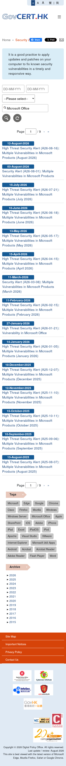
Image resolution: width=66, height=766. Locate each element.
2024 (12, 583)
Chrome (53, 503)
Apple (58, 516)
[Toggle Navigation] (59, 16)
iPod (46, 529)
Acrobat (26, 549)
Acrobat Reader (45, 549)
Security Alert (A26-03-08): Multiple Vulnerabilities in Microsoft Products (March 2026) (28, 286)
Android (12, 549)
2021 (12, 596)
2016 (12, 618)
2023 (12, 588)
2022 (12, 592)
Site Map (11, 636)
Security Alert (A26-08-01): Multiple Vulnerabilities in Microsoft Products (28, 173)
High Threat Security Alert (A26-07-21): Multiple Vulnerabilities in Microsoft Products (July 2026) (30, 194)
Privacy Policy (14, 652)
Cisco (11, 510)
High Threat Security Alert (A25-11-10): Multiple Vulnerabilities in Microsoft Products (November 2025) (30, 397)
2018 (12, 609)
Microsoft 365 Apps (43, 542)
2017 (12, 613)
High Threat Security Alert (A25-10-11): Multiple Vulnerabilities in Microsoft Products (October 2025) (30, 420)
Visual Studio (29, 536)
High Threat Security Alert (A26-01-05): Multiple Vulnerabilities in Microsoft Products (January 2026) (30, 351)
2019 (12, 605)
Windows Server (17, 516)
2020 (12, 601)
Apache (12, 536)
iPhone (52, 523)
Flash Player (37, 556)
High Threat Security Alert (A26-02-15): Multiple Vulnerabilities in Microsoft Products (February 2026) (30, 309)
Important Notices (16, 644)
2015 (12, 622)
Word (53, 556)
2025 (12, 579)
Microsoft (13, 503)
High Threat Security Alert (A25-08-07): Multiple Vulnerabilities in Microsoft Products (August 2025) (30, 466)
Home (6, 39)
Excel (21, 529)
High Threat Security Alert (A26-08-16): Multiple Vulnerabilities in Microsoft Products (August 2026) (30, 153)
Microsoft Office (41, 516)
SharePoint (14, 523)
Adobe (39, 523)
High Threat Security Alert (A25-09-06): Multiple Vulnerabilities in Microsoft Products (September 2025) (30, 443)
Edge (27, 503)
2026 (12, 575)
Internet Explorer (17, 542)
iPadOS (34, 529)
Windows (51, 510)
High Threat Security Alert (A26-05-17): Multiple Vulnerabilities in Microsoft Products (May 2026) (30, 240)
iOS (28, 523)
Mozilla (37, 510)
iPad (10, 529)
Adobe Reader (16, 556)
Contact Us (12, 659)
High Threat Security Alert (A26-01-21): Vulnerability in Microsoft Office (30, 330)
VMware (47, 536)
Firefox (23, 510)
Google (39, 503)
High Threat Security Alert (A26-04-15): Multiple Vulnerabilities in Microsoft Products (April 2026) (30, 263)
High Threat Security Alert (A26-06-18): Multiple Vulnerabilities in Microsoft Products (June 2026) (30, 217)
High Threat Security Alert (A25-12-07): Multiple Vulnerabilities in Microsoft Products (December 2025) (30, 374)
